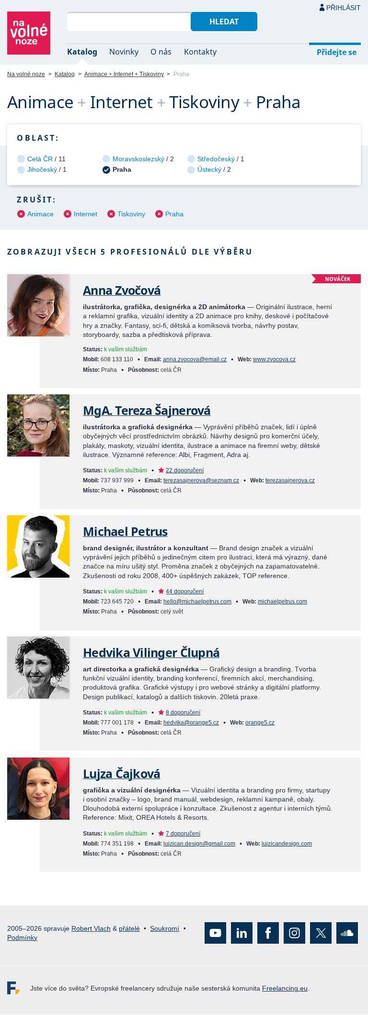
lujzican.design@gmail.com (199, 843)
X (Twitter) (321, 933)
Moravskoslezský (138, 159)
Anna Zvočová (122, 290)
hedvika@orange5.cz (191, 722)
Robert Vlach (91, 928)
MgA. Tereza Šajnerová (147, 410)
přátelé (129, 928)
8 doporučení (183, 712)
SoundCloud (347, 933)
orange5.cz (260, 722)
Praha (174, 214)
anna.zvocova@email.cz (195, 359)
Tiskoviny (131, 214)
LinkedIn (242, 933)
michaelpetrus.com (282, 601)
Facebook (268, 933)
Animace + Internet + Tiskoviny (124, 74)
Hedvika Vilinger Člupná (151, 652)
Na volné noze (26, 74)
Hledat (224, 21)
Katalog (82, 51)
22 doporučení (185, 470)
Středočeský (216, 159)
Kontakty (200, 51)
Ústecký (209, 169)
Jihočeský (42, 169)
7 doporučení (183, 833)
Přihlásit (343, 7)
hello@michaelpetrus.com (197, 601)
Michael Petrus (125, 531)
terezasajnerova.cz (290, 480)
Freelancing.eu (18, 988)
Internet (85, 214)
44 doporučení (185, 591)
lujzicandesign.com (287, 843)
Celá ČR (40, 159)
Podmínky (22, 937)
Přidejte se (336, 52)
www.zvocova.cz (274, 359)
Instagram (294, 933)
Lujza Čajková (121, 773)
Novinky (123, 51)
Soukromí (164, 928)
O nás (161, 51)
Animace (40, 214)
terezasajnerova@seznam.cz (201, 480)
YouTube (215, 933)
